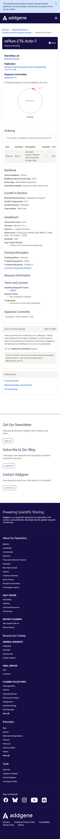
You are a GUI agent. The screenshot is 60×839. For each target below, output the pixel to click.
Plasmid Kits (8, 654)
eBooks (6, 732)
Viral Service (8, 611)
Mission (6, 544)
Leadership (7, 548)
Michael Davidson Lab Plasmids (18, 385)
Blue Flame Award (10, 568)
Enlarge (30, 117)
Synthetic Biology (9, 706)
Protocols (6, 744)
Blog (4, 728)
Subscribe (9, 466)
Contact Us (9, 488)
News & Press (8, 579)
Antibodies (7, 646)
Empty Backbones (10, 694)
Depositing (7, 599)
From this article (11, 381)
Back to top (49, 329)
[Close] (55, 3)
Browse (5, 30)
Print (53, 43)
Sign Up (8, 441)
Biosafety (6, 564)
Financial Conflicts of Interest (14, 560)
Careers (6, 572)
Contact (6, 822)
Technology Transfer (11, 587)
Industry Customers (10, 576)
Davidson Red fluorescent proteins (17, 32)
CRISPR (6, 690)
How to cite (9, 70)
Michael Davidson (19, 30)
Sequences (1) (10, 77)
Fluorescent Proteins (11, 698)
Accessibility (44, 822)
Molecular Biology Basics (13, 736)
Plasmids (11, 389)
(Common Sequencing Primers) (17, 268)
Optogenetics (8, 702)
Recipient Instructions (11, 583)
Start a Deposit (9, 627)
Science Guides (9, 748)
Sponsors (6, 556)
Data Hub (6, 770)
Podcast (6, 740)
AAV (4, 670)
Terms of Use (8, 825)
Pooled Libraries (9, 658)
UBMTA (13, 290)
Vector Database (9, 777)
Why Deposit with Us (11, 623)
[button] (56, 18)
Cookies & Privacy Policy (24, 822)
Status (21, 825)
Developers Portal (10, 781)
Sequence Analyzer (10, 774)
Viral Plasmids (8, 710)
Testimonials (8, 552)
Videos (5, 752)
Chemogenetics (9, 686)
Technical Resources (11, 607)
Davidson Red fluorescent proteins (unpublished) (25, 67)
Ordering (6, 603)
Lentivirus (6, 674)
